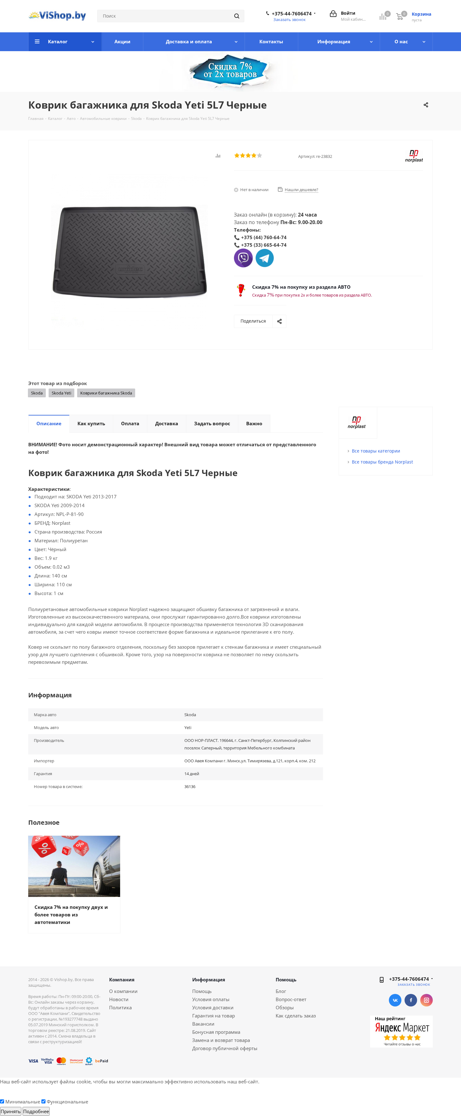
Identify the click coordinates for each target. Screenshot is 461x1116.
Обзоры (285, 1007)
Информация (208, 979)
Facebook (411, 1000)
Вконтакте (395, 1000)
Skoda (37, 393)
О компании (123, 991)
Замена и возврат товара (221, 1040)
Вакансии (203, 1024)
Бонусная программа (216, 1032)
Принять (11, 1111)
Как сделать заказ (296, 1015)
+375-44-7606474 (292, 13)
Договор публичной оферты (224, 1048)
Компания (122, 979)
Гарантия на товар (213, 1015)
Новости (119, 999)
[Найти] (236, 16)
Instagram (426, 1000)
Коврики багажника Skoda (106, 393)
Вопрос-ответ (291, 999)
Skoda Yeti (61, 393)
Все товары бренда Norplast (382, 462)
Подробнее (36, 1111)
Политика (120, 1007)
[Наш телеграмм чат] (264, 257)
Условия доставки (213, 1007)
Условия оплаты (211, 999)
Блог (281, 991)
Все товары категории (376, 451)
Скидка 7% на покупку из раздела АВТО (301, 287)
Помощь (202, 991)
